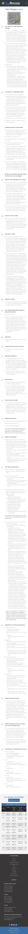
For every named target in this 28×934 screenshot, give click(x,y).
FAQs (14, 866)
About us (14, 860)
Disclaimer (14, 871)
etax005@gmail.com (8, 911)
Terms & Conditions (14, 875)
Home (14, 858)
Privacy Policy (14, 873)
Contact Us (14, 868)
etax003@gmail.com (8, 902)
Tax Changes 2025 (14, 864)
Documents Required (14, 862)
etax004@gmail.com (8, 919)
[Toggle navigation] (26, 3)
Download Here (15, 800)
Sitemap (14, 869)
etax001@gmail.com (8, 891)
